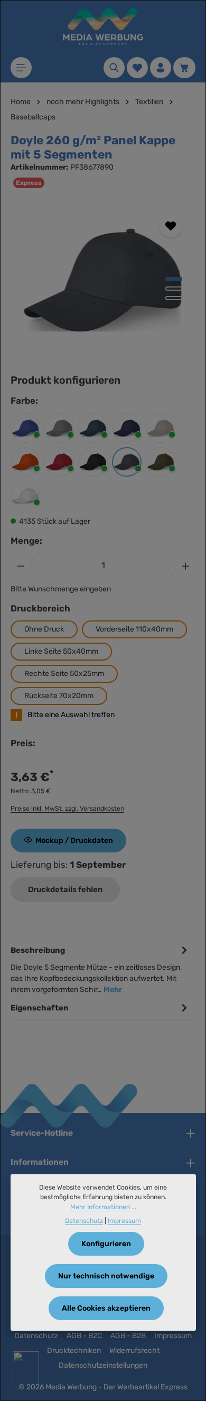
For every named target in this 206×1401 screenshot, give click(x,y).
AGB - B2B (128, 1335)
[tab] (100, 969)
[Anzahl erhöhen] (186, 565)
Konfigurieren (106, 1243)
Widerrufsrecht (134, 1350)
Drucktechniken (74, 1350)
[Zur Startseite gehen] (103, 26)
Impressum (173, 1335)
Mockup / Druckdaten (74, 840)
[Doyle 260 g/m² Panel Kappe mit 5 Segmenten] (103, 280)
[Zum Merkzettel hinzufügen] (171, 225)
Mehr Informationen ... (103, 1207)
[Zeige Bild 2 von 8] (173, 288)
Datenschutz (36, 1335)
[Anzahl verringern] (21, 565)
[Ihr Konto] (160, 67)
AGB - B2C (84, 1335)
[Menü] (21, 67)
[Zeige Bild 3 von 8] (173, 298)
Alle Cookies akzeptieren (106, 1308)
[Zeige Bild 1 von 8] (173, 279)
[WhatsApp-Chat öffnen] (26, 1369)
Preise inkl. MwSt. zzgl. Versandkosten (67, 808)
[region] (103, 280)
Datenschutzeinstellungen (103, 1365)
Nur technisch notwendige (106, 1276)
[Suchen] (114, 67)
